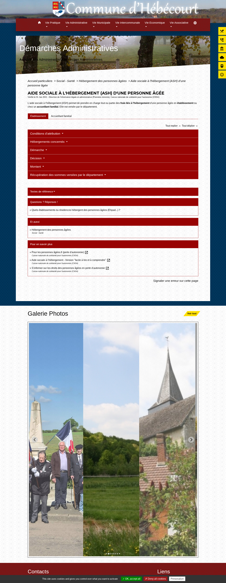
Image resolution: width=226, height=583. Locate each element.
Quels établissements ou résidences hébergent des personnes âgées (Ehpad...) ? (76, 210)
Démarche (37, 150)
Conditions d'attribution (45, 133)
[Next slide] (191, 440)
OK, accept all (132, 578)
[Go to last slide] (35, 440)
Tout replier (173, 125)
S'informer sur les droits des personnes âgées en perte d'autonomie (70, 268)
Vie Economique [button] (155, 22)
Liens (163, 571)
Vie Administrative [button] (76, 22)
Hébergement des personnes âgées (103, 81)
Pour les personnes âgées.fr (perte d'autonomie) (60, 252)
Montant (36, 166)
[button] (39, 23)
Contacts (38, 571)
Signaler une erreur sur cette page (175, 280)
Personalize (177, 578)
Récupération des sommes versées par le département (67, 174)
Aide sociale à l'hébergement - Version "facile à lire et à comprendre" (71, 260)
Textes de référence (41, 191)
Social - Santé (66, 81)
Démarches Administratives (82, 59)
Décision (36, 158)
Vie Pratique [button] (52, 22)
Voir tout (191, 313)
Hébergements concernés (47, 141)
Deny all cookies (156, 578)
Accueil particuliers (40, 81)
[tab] (38, 116)
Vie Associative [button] (179, 22)
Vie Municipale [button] (101, 22)
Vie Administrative (46, 59)
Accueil (25, 59)
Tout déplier (190, 125)
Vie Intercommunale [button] (127, 22)
